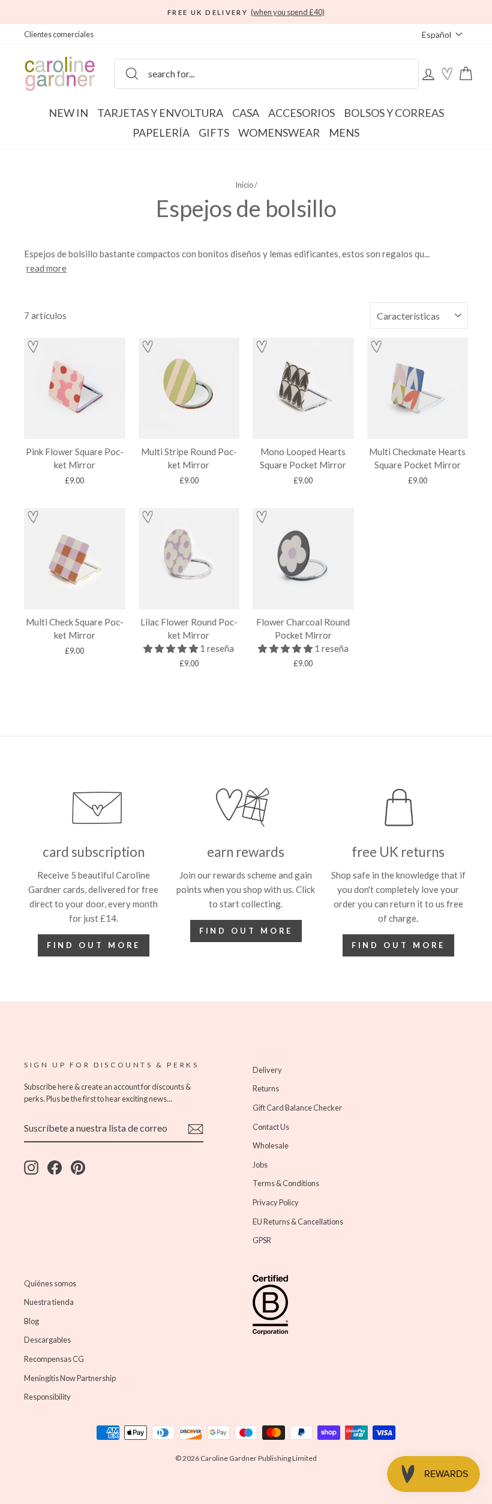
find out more (246, 931)
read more (46, 268)
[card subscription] (93, 807)
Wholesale (271, 1145)
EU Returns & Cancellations (298, 1221)
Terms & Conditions (286, 1183)
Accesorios (301, 112)
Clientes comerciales (59, 34)
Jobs (260, 1164)
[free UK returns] (398, 807)
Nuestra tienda (49, 1302)
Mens (344, 132)
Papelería (161, 132)
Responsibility (47, 1396)
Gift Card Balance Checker (297, 1107)
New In (68, 112)
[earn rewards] (246, 807)
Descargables (47, 1339)
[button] (33, 349)
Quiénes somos (50, 1283)
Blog (31, 1321)
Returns (266, 1088)
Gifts (214, 132)
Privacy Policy (276, 1202)
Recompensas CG (54, 1359)
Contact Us (271, 1127)
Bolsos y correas (394, 112)
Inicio (244, 184)
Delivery (267, 1070)
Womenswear (279, 132)
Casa (245, 112)
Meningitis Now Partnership (70, 1378)
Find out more (94, 945)
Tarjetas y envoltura (160, 112)
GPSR (262, 1240)
